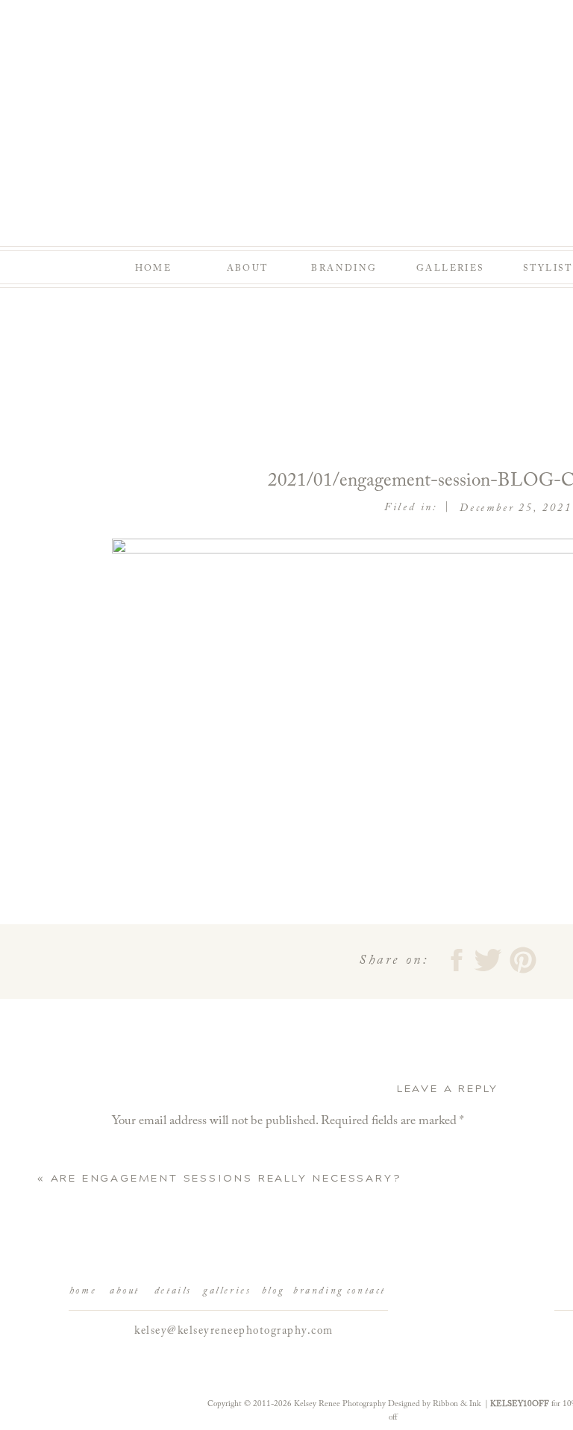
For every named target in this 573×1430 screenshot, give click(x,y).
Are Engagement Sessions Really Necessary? (226, 1178)
